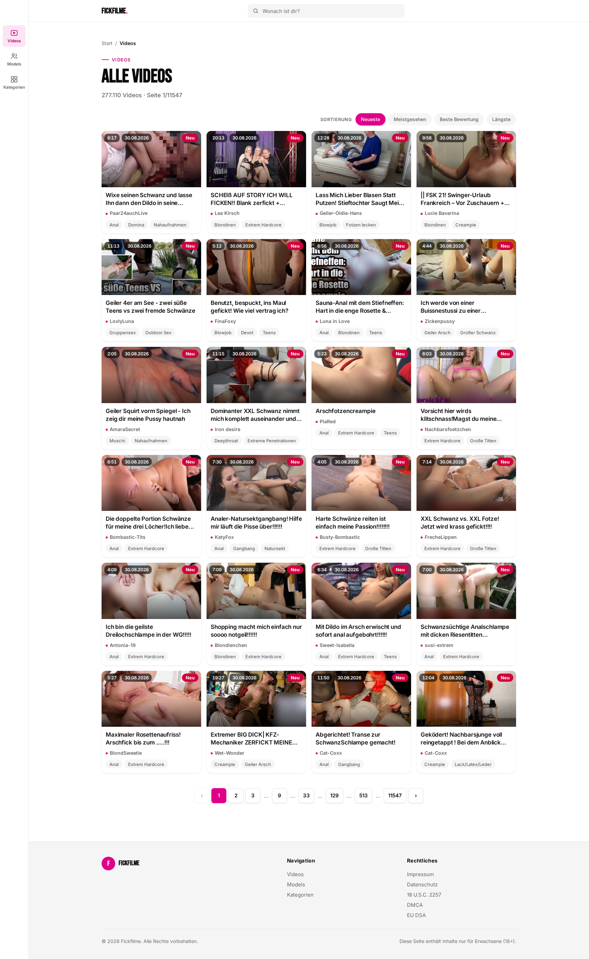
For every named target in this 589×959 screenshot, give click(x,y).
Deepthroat (226, 440)
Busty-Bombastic (340, 537)
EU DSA (416, 915)
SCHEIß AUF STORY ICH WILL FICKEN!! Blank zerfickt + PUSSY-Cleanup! (252, 199)
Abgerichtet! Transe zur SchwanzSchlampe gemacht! (355, 738)
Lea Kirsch (227, 213)
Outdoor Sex (158, 332)
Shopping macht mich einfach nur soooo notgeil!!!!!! (256, 630)
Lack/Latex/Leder (473, 764)
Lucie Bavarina (442, 213)
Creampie (465, 224)
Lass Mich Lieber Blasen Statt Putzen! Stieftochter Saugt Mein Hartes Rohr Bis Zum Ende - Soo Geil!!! (359, 199)
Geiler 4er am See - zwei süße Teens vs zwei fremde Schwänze (150, 306)
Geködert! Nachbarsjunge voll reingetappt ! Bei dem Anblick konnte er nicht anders (461, 739)
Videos (14, 40)
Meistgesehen (410, 119)
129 (334, 795)
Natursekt (275, 548)
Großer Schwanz (478, 332)
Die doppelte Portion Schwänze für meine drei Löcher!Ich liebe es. (148, 523)
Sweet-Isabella (337, 645)
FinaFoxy (225, 321)
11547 (395, 795)
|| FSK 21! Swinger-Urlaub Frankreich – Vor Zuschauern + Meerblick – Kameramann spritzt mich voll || (465, 199)
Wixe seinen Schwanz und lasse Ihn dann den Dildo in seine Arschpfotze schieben (149, 199)
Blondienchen (231, 645)
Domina (136, 224)
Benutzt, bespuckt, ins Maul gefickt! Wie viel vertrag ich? (249, 306)
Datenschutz (422, 884)
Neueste (370, 119)
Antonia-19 (123, 645)
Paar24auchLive (129, 213)
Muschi (117, 440)
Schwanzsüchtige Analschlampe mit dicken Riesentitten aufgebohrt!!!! (465, 631)
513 (363, 795)
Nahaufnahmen (170, 224)
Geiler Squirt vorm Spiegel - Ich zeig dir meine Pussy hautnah (148, 415)
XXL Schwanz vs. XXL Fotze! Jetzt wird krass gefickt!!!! (460, 522)
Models (14, 64)
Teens (269, 332)
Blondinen (225, 224)
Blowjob (327, 224)
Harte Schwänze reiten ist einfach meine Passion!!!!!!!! (353, 522)
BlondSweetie (126, 753)
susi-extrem (439, 645)
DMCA (415, 905)
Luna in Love (335, 321)
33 (306, 795)
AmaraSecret (125, 429)
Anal (114, 224)
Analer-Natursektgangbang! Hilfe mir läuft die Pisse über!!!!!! (256, 522)
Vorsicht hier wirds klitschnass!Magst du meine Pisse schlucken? (458, 415)
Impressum (420, 874)
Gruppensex (122, 332)
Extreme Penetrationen (271, 440)
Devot (247, 332)
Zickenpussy (440, 321)
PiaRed (328, 421)
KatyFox (224, 537)
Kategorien (14, 87)
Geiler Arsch (437, 332)
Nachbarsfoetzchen (448, 429)
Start (107, 43)
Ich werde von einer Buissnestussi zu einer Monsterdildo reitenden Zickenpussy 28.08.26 (452, 307)
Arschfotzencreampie (345, 411)
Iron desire (227, 429)
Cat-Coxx (331, 753)
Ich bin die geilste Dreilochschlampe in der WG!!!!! (148, 630)
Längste (501, 119)
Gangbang (244, 548)
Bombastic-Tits (128, 537)
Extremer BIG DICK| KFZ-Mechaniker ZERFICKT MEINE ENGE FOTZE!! (251, 739)
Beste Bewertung (459, 119)
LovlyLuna (122, 321)
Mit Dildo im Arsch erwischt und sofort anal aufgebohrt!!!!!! (358, 630)
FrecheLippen (441, 537)
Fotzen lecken (361, 224)
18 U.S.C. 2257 (424, 894)
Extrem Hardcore (263, 224)
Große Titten (483, 440)
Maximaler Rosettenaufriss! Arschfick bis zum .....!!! (143, 738)
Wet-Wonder (229, 753)
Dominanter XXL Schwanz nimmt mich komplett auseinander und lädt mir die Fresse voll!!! (255, 415)
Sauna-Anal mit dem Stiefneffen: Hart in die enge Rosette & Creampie (360, 307)
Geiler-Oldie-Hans (341, 213)
